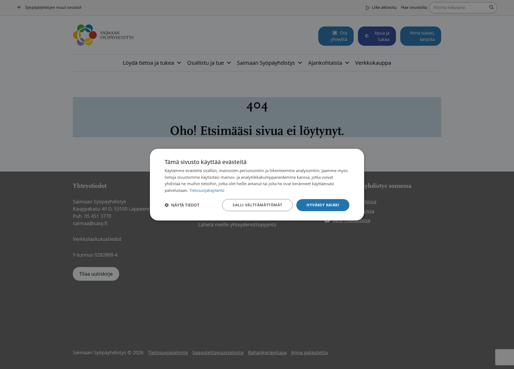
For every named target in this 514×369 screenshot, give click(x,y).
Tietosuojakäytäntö (206, 190)
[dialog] (257, 184)
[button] (182, 205)
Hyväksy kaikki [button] (323, 204)
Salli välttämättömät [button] (257, 204)
